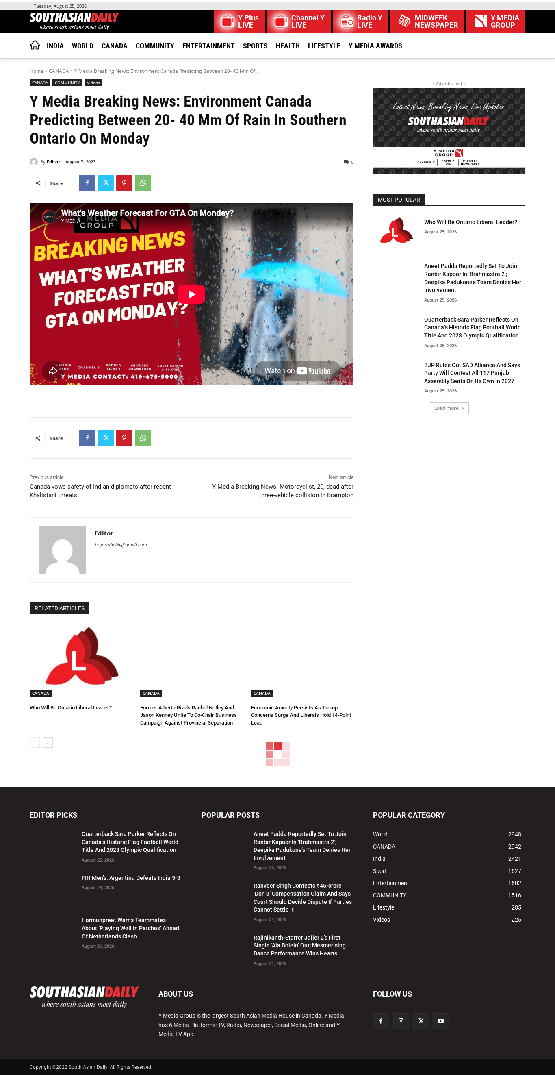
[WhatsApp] (143, 183)
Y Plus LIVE (248, 21)
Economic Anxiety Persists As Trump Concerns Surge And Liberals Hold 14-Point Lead (301, 715)
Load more (446, 408)
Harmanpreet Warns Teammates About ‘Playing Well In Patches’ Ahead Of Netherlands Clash (130, 928)
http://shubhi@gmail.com (121, 545)
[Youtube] (441, 1021)
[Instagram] (401, 1021)
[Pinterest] (124, 183)
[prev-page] (35, 742)
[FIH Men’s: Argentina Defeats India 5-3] (52, 888)
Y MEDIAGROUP (505, 21)
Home (36, 70)
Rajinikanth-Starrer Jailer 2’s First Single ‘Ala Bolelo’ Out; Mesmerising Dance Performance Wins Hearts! (300, 945)
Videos (93, 82)
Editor (53, 162)
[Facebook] (87, 183)
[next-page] (48, 742)
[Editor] (35, 162)
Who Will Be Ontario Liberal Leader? (71, 708)
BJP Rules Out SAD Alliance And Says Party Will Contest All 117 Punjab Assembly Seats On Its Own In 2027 (472, 373)
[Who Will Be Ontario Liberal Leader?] (81, 661)
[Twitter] (106, 183)
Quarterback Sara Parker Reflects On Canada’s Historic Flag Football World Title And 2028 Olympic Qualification (472, 327)
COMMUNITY (67, 82)
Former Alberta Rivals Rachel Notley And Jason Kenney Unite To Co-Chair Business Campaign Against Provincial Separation (188, 715)
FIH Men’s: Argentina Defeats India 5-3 (131, 878)
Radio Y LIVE (369, 21)
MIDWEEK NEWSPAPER (436, 21)
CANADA (59, 70)
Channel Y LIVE (308, 21)
